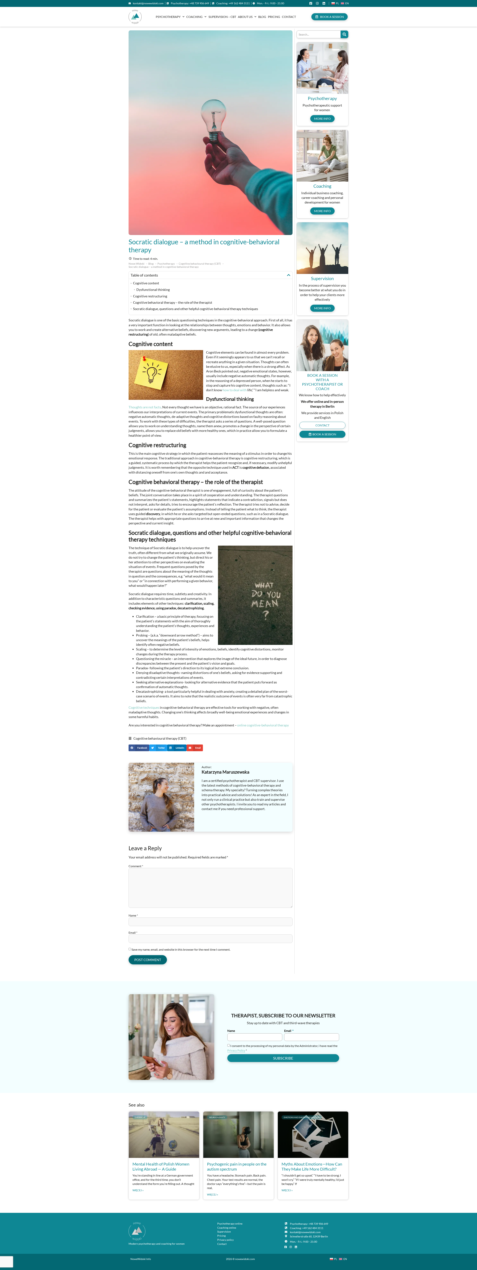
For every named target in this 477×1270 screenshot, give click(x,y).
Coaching (194, 16)
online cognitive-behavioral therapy (263, 725)
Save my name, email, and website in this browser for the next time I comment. (181, 949)
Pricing (274, 16)
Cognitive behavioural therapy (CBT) (159, 738)
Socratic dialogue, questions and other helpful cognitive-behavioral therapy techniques (195, 309)
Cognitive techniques (144, 707)
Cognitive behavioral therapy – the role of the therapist (172, 302)
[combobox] (319, 34)
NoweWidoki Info (140, 1259)
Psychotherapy (168, 16)
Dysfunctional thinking (153, 290)
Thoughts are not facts (145, 407)
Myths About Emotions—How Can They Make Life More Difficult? (312, 1166)
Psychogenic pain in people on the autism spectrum (237, 1166)
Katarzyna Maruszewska (225, 771)
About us (245, 16)
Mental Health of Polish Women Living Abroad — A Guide (160, 1166)
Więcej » (137, 1190)
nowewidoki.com (245, 1259)
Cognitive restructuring (150, 296)
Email (133, 932)
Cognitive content (146, 283)
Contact (289, 16)
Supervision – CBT (222, 16)
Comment (136, 866)
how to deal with (235, 390)
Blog (262, 16)
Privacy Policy (236, 1050)
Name (133, 915)
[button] (288, 275)
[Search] (344, 34)
